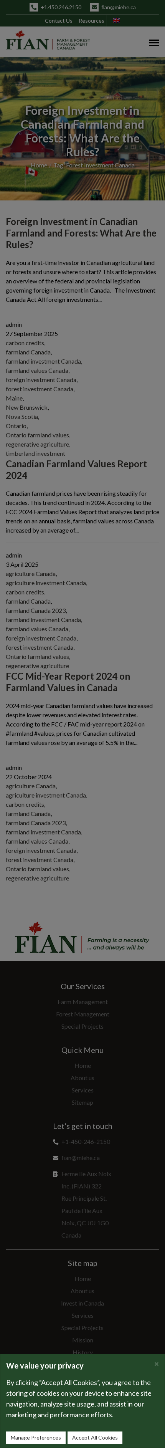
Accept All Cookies (95, 1437)
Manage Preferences (36, 1437)
